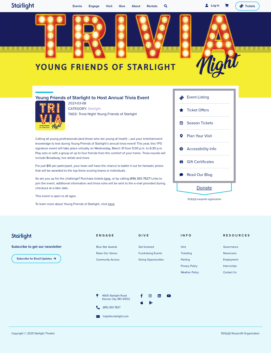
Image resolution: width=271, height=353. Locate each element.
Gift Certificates (200, 162)
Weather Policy (190, 272)
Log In (214, 5)
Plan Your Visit (199, 136)
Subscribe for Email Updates (35, 259)
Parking (185, 260)
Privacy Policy (189, 266)
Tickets (250, 6)
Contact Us (230, 272)
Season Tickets (199, 123)
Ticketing (186, 253)
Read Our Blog (199, 175)
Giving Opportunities (151, 260)
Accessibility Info (201, 149)
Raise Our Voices (106, 253)
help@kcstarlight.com (116, 316)
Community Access (108, 260)
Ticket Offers (197, 110)
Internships (230, 266)
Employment (230, 260)
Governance (230, 247)
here (107, 178)
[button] (165, 6)
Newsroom (229, 253)
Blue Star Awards (106, 247)
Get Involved (146, 247)
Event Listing (197, 97)
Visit (183, 247)
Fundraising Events (150, 253)
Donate (204, 187)
